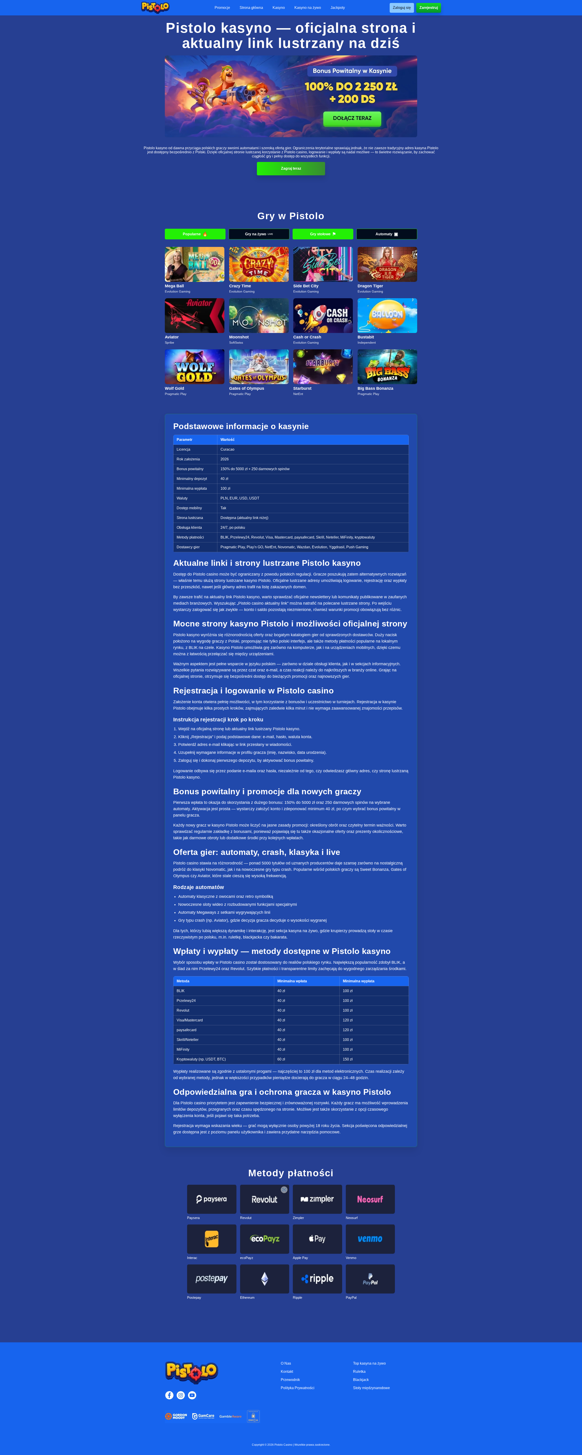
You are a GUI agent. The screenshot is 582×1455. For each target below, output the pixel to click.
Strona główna (251, 8)
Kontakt (287, 1371)
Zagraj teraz (291, 168)
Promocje (222, 8)
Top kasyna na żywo (369, 1363)
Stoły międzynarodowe (371, 1388)
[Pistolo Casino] (155, 8)
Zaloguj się (402, 8)
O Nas (286, 1363)
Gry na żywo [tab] (259, 234)
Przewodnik (290, 1380)
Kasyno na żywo (307, 8)
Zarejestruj (428, 8)
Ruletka (359, 1371)
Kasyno (279, 8)
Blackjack (361, 1380)
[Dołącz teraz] (291, 96)
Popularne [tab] (195, 234)
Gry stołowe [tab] (323, 234)
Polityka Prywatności (297, 1388)
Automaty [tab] (387, 234)
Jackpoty (338, 8)
